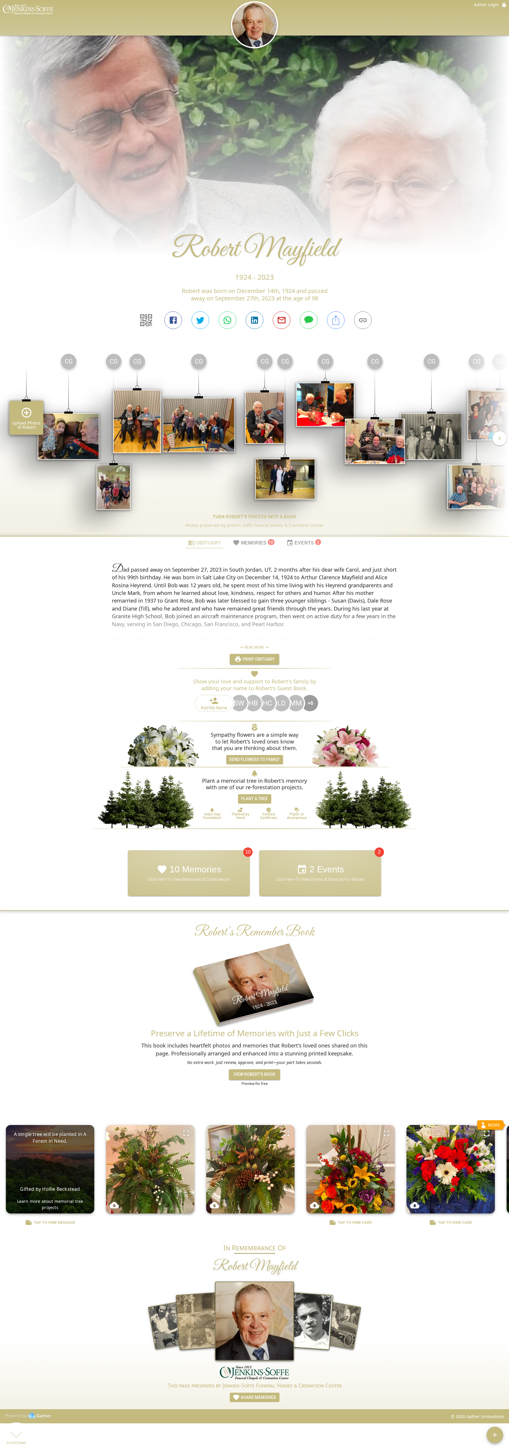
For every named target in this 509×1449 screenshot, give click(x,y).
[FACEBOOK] (173, 320)
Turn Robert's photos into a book (254, 516)
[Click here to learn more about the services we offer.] (254, 1373)
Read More (254, 647)
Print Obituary (258, 659)
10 (248, 851)
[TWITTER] (200, 320)
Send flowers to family (254, 759)
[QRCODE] (146, 320)
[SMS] (309, 320)
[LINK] (363, 320)
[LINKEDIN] (254, 320)
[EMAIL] (281, 320)
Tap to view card (355, 1222)
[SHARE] (336, 320)
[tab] (204, 542)
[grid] (254, 442)
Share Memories (258, 1397)
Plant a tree (254, 798)
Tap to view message (54, 1222)
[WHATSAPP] (227, 320)
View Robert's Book (254, 1074)
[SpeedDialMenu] (495, 1435)
